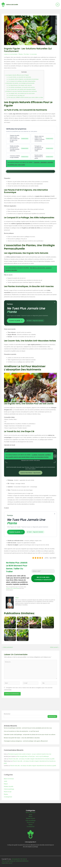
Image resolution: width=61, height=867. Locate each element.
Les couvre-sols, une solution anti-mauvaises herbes (21, 89)
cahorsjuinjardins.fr (16, 859)
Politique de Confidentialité (16, 861)
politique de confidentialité (12, 588)
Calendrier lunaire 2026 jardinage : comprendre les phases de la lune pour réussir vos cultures (29, 734)
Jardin (5, 781)
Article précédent (7, 647)
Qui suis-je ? (10, 863)
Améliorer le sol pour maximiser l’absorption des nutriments (21, 91)
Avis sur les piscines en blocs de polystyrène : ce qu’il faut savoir (21, 731)
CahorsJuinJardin (12, 4)
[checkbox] (18, 139)
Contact (24, 859)
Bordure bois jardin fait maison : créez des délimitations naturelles (22, 737)
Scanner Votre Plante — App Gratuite (30, 472)
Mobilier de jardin (8, 786)
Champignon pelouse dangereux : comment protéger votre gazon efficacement (26, 741)
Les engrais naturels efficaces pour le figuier (17, 75)
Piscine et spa (7, 791)
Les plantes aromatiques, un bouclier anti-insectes (21, 87)
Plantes (21, 54)
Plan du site (5, 861)
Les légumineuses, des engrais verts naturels (19, 85)
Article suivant (54, 647)
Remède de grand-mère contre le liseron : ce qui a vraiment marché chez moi (29, 754)
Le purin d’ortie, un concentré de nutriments (19, 77)
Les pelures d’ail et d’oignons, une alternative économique (22, 79)
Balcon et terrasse (9, 778)
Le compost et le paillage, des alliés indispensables (21, 81)
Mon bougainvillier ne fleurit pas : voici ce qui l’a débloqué (33, 756)
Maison (6, 783)
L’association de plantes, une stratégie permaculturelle (19, 83)
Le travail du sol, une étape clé (15, 95)
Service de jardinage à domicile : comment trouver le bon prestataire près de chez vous (28, 728)
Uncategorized (8, 796)
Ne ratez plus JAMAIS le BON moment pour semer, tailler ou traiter (25, 97)
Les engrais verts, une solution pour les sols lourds (21, 93)
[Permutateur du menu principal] (57, 4)
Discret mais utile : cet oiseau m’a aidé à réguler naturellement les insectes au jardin (31, 758)
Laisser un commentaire (10, 54)
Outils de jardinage (9, 789)
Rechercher (7, 714)
